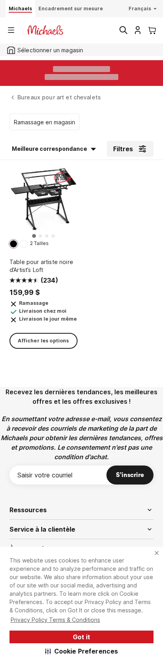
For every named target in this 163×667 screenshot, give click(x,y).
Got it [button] (81, 637)
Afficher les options (43, 341)
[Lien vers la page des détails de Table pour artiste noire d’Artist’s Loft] (43, 202)
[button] (82, 651)
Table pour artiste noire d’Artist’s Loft (41, 265)
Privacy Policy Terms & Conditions (55, 619)
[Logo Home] (45, 30)
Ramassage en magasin (44, 122)
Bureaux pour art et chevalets (59, 97)
